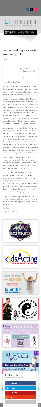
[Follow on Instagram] (35, 9)
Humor (4, 59)
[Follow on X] (31, 9)
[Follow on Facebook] (27, 9)
